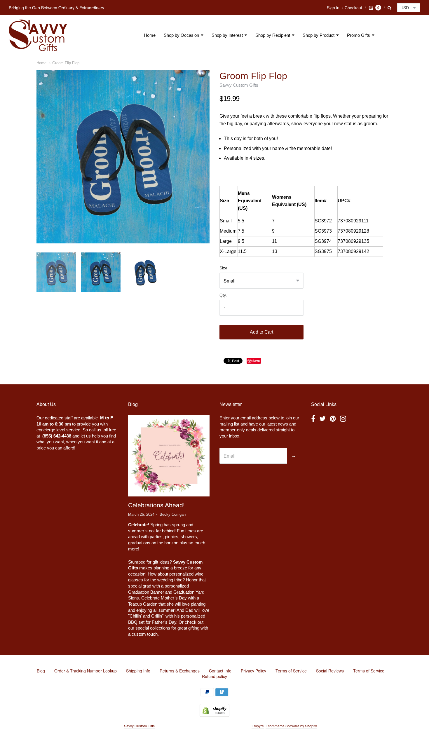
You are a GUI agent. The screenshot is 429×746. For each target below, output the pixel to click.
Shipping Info (138, 671)
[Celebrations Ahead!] (168, 455)
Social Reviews (330, 671)
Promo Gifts (358, 35)
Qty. (223, 295)
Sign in (333, 8)
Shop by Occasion (181, 35)
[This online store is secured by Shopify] (214, 715)
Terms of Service (291, 671)
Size (223, 268)
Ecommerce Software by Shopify (291, 725)
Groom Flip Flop (65, 63)
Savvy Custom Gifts (238, 85)
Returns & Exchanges (180, 671)
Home (150, 35)
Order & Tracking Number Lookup (85, 671)
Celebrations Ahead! (156, 505)
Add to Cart (261, 332)
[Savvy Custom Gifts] (38, 35)
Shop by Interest (227, 35)
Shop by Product (318, 35)
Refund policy (214, 676)
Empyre (258, 725)
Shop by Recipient (272, 35)
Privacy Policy (253, 671)
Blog (41, 671)
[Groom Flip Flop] (123, 156)
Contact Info (220, 671)
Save (256, 360)
